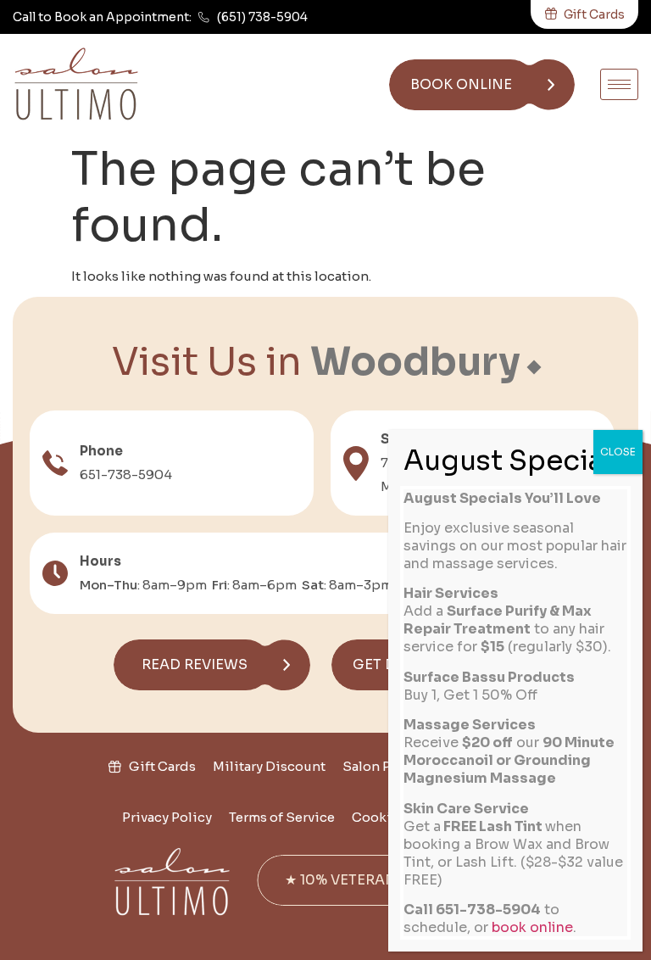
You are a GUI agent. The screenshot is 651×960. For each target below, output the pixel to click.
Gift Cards (162, 766)
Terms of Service (282, 817)
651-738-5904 (126, 474)
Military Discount (269, 766)
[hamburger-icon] (619, 84)
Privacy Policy (167, 817)
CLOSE (618, 451)
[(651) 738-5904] (203, 17)
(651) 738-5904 (262, 17)
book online (532, 927)
